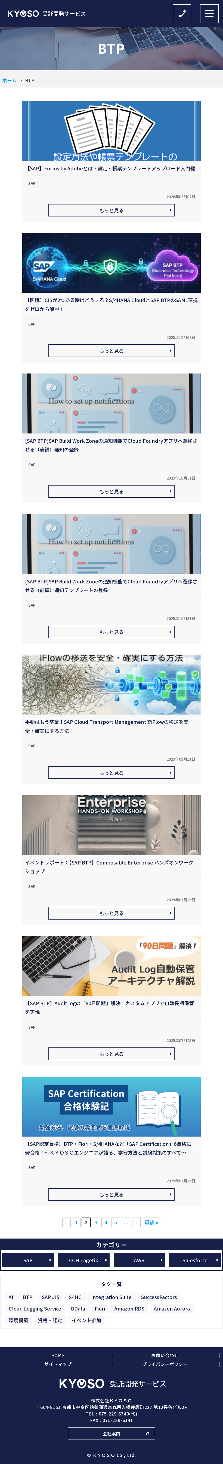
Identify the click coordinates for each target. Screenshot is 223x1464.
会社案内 (111, 1433)
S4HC (75, 1296)
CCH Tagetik (83, 1260)
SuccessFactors (159, 1296)
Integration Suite (111, 1296)
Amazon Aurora (172, 1308)
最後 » (151, 1222)
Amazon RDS (129, 1308)
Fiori (100, 1308)
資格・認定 (50, 1320)
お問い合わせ (165, 1355)
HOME (58, 1355)
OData (78, 1308)
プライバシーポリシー (165, 1364)
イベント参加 (86, 1320)
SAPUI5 (50, 1296)
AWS (139, 1260)
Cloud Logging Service (35, 1308)
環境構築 (18, 1320)
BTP (27, 1296)
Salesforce (194, 1260)
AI (11, 1296)
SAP (28, 1260)
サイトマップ (58, 1364)
